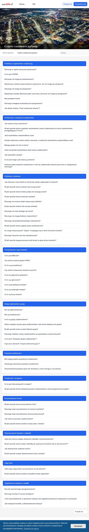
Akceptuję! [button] (78, 526)
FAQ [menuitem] (33, 4)
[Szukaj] (81, 53)
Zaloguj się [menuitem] (67, 4)
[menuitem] (21, 4)
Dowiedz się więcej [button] (31, 529)
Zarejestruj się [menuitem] (80, 4)
